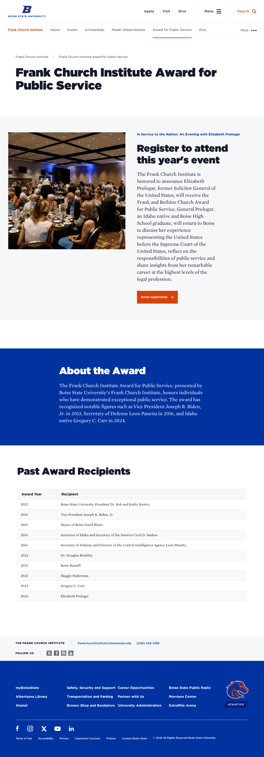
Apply (149, 11)
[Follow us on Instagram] (63, 653)
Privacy (64, 738)
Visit (166, 11)
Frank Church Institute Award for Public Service (93, 56)
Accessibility (45, 738)
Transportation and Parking (90, 697)
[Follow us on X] (49, 653)
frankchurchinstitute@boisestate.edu (104, 643)
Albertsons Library (31, 697)
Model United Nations (128, 30)
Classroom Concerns (87, 738)
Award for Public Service (172, 30)
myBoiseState (27, 688)
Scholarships (94, 30)
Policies (111, 738)
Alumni (22, 705)
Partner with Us (131, 697)
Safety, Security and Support (91, 688)
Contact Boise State (134, 738)
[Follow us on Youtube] (70, 653)
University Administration (139, 705)
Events (72, 30)
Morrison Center (183, 697)
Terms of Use (24, 738)
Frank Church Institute (25, 30)
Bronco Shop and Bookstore (91, 705)
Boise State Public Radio (190, 688)
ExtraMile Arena (182, 705)
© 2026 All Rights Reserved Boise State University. (184, 737)
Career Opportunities (136, 688)
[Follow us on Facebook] (56, 653)
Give (182, 11)
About (55, 30)
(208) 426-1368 (148, 643)
